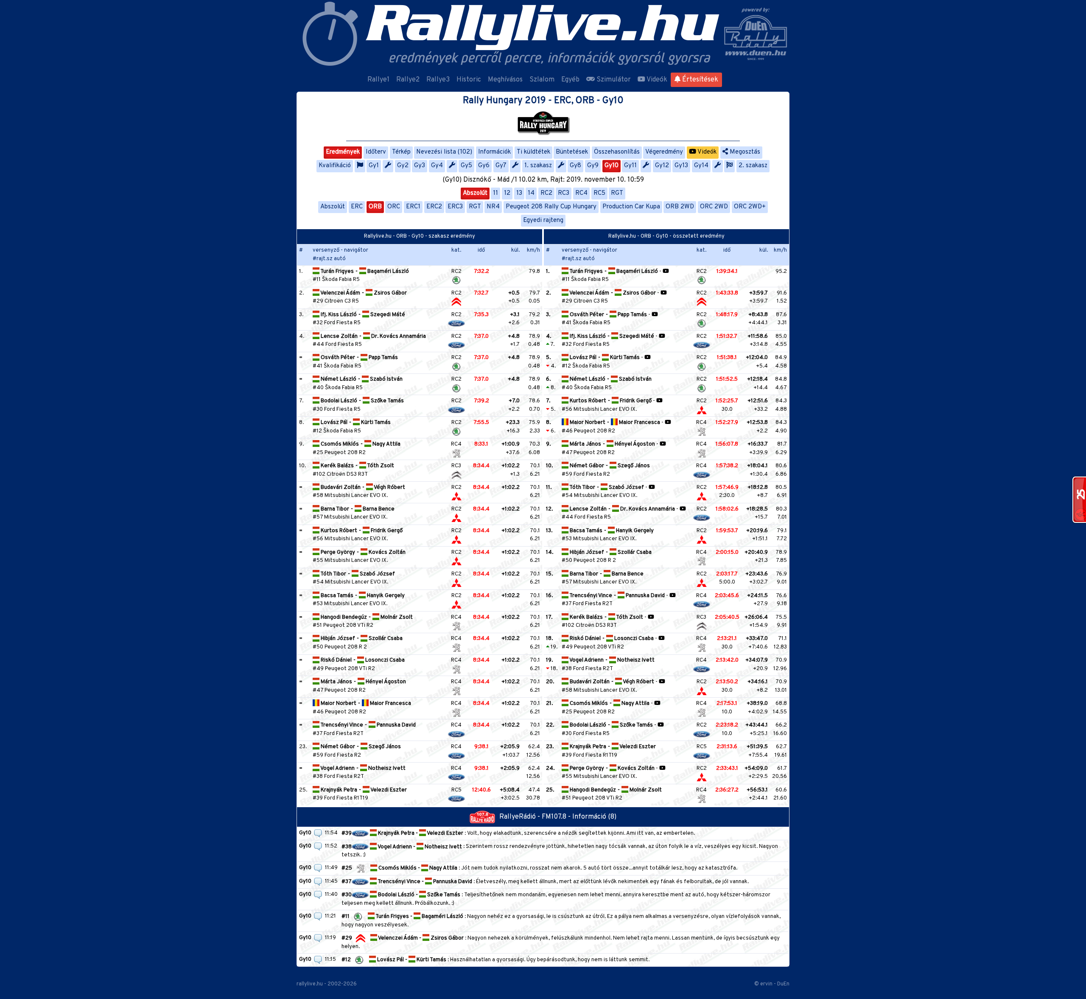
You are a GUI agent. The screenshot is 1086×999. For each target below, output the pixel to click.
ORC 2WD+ (750, 207)
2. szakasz (753, 166)
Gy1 (374, 166)
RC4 (581, 193)
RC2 (546, 193)
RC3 (563, 193)
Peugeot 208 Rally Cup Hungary (551, 207)
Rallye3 (438, 80)
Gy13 (681, 166)
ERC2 (434, 207)
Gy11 (630, 166)
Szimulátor (613, 80)
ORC (393, 207)
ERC (357, 207)
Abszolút (475, 193)
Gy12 (662, 166)
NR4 (493, 207)
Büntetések (572, 152)
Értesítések (699, 80)
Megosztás (744, 152)
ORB (375, 207)
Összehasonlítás (617, 152)
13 (519, 193)
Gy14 (701, 166)
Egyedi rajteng (543, 220)
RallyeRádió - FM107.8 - (535, 817)
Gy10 (612, 166)
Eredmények (343, 152)
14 (531, 193)
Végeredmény (664, 152)
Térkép (401, 152)
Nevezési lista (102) (444, 152)
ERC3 (455, 207)
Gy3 (419, 166)
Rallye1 (378, 80)
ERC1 (413, 207)
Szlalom (541, 80)
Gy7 (501, 166)
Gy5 (466, 166)
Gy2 (403, 166)
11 (495, 193)
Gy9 (593, 166)
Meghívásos (505, 80)
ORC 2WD (714, 207)
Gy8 (575, 166)
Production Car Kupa (631, 207)
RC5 (599, 193)
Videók (656, 80)
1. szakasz (538, 166)
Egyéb (570, 80)
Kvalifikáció (335, 166)
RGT (617, 193)
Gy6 (484, 166)
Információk (494, 152)
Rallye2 (408, 80)
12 (507, 193)
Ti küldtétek (533, 152)
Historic (468, 80)
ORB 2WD (680, 207)
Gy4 (437, 166)
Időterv (376, 152)
